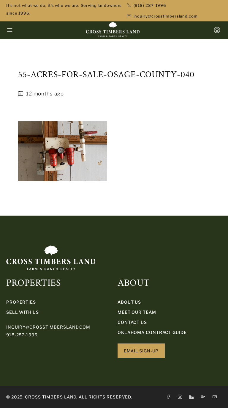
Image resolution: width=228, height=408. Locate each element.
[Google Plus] (204, 396)
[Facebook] (169, 396)
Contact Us (132, 322)
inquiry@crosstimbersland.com (48, 326)
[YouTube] (216, 396)
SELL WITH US (22, 312)
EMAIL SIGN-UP (141, 350)
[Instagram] (181, 396)
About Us (129, 302)
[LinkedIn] (192, 396)
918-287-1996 (21, 334)
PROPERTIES (21, 302)
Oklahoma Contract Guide (152, 332)
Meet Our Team (137, 312)
